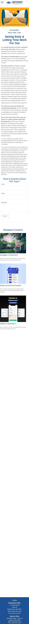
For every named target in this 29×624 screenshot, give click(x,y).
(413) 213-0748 (16, 611)
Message (4, 202)
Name (3, 184)
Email (2, 193)
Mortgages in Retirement (9, 255)
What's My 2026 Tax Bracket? (10, 285)
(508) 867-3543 (16, 622)
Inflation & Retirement (8, 324)
